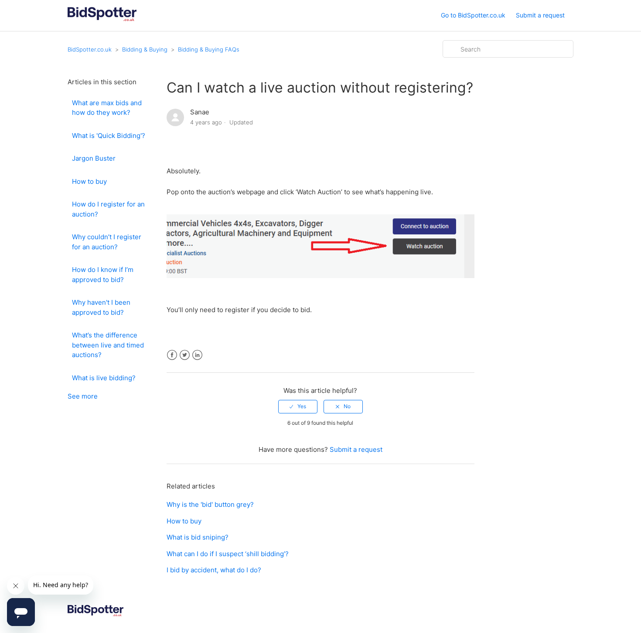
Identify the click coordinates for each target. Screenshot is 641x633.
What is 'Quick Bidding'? (108, 135)
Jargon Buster (94, 158)
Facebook (172, 355)
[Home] (102, 20)
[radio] (297, 406)
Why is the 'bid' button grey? (210, 504)
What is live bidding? (104, 378)
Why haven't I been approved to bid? (101, 307)
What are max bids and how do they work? (107, 108)
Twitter (184, 355)
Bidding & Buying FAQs (208, 49)
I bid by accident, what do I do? (214, 570)
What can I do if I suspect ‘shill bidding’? (228, 554)
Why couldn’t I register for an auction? (106, 242)
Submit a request (540, 15)
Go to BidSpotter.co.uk (473, 15)
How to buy (89, 181)
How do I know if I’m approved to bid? (102, 274)
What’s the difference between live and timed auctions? (108, 345)
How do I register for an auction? (108, 209)
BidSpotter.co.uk (90, 49)
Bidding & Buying (144, 49)
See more (83, 396)
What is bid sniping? (197, 537)
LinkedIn (197, 355)
